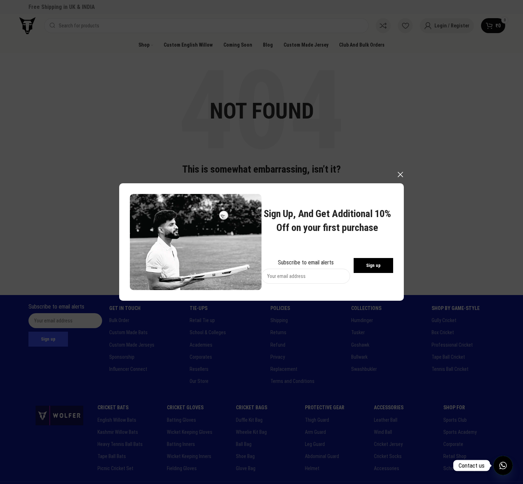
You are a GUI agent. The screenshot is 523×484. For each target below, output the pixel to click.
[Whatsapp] (503, 465)
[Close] (400, 174)
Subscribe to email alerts (306, 262)
